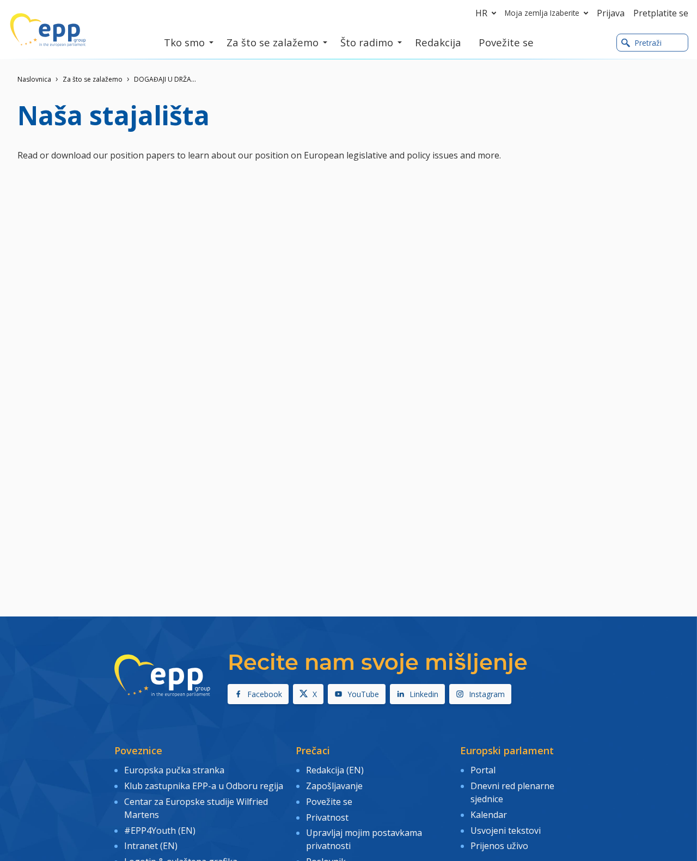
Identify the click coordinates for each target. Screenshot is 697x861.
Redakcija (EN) (335, 770)
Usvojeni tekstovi (505, 830)
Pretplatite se (660, 13)
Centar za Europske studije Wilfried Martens (196, 808)
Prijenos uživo (499, 846)
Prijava (611, 13)
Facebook (264, 694)
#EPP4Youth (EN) (159, 830)
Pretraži (648, 43)
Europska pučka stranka (174, 770)
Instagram (487, 694)
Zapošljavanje (334, 786)
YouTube (363, 694)
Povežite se (329, 802)
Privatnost (327, 817)
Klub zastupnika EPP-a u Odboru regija (203, 786)
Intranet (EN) (151, 846)
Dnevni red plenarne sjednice (512, 792)
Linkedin (423, 694)
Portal (483, 770)
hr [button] (481, 13)
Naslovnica (34, 79)
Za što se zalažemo (93, 79)
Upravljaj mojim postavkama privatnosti (364, 839)
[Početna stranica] (48, 30)
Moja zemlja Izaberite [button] (542, 13)
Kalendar (488, 815)
